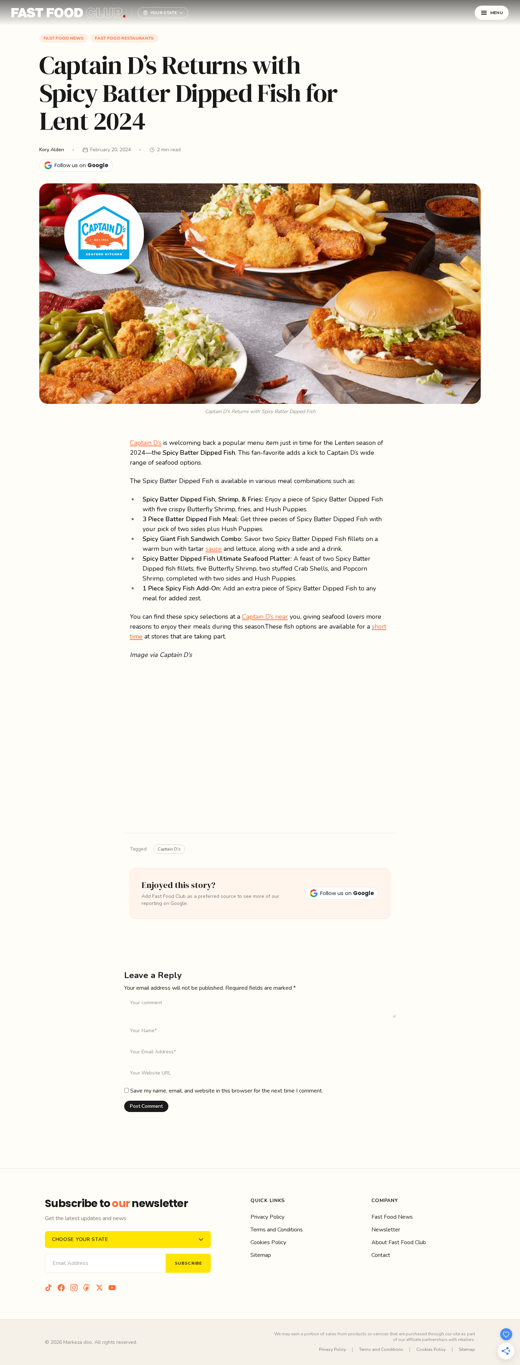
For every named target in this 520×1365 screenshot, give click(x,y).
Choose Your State (80, 1239)
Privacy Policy (267, 1217)
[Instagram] (73, 1287)
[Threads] (86, 1287)
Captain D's (169, 849)
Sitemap (260, 1255)
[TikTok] (48, 1287)
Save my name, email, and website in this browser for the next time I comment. (226, 1091)
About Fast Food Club (398, 1242)
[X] (99, 1287)
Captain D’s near (265, 616)
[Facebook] (61, 1287)
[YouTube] (112, 1287)
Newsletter (385, 1230)
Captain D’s (145, 443)
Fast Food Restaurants (124, 38)
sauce (214, 549)
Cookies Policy (268, 1242)
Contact (380, 1255)
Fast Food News (63, 38)
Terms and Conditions (276, 1230)
